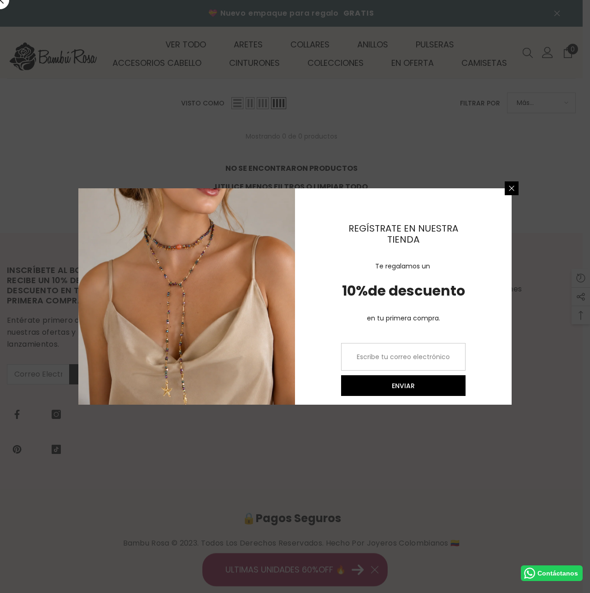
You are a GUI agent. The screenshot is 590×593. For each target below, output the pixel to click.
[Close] (512, 188)
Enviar (403, 385)
